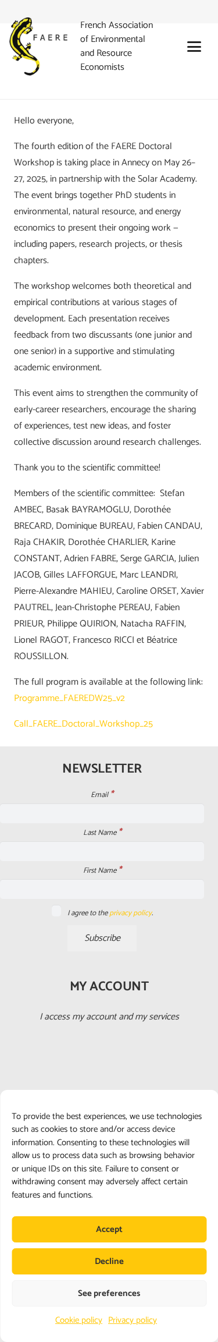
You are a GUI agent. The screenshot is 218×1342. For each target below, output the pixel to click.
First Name (102, 871)
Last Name (102, 833)
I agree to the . (109, 913)
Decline (109, 1261)
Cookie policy (78, 1320)
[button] (194, 47)
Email (102, 795)
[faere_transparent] (38, 46)
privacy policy (130, 913)
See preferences (109, 1293)
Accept (109, 1229)
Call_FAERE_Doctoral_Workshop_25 (83, 724)
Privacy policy (132, 1320)
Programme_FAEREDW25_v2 (69, 698)
